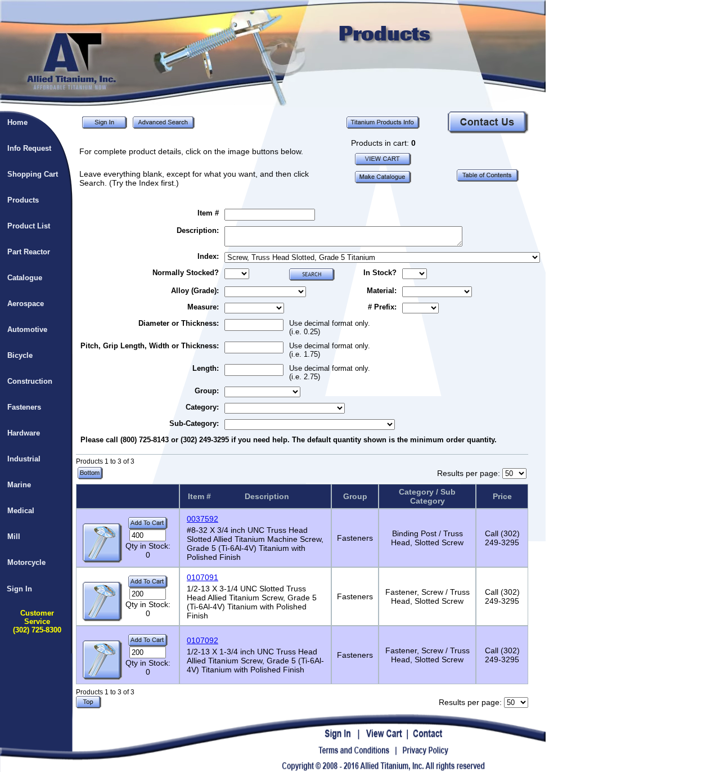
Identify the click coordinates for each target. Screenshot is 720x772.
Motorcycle (26, 562)
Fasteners (24, 407)
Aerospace (25, 303)
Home (17, 122)
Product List (28, 226)
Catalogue (24, 277)
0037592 (202, 518)
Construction (29, 381)
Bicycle (20, 355)
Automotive (27, 329)
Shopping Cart (32, 174)
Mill (13, 536)
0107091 (202, 577)
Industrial (23, 459)
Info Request (29, 148)
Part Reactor (28, 252)
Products (23, 200)
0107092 (202, 640)
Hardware (23, 433)
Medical (20, 510)
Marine (19, 485)
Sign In (19, 589)
